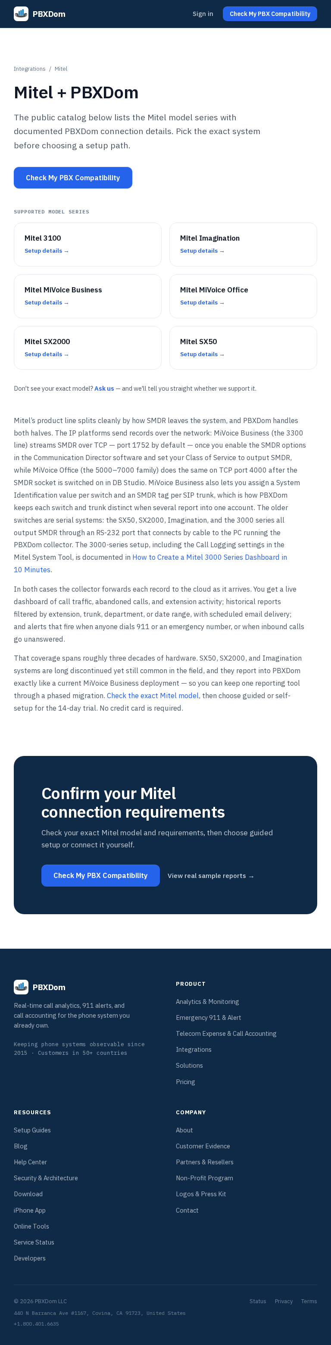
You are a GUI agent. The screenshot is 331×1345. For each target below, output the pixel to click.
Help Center (30, 1162)
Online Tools (31, 1226)
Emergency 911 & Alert (208, 1017)
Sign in (203, 13)
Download (28, 1194)
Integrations (30, 68)
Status (258, 1301)
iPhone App (30, 1210)
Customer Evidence (203, 1146)
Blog (21, 1146)
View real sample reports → (211, 875)
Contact (187, 1210)
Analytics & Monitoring (207, 1001)
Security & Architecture (46, 1178)
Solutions (189, 1065)
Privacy (284, 1301)
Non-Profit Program (204, 1178)
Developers (30, 1258)
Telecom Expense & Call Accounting (226, 1033)
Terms (309, 1301)
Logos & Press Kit (201, 1194)
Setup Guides (32, 1130)
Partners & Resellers (205, 1162)
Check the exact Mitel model (153, 695)
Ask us (104, 388)
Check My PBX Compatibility (73, 177)
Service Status (34, 1242)
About (184, 1130)
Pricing (185, 1082)
